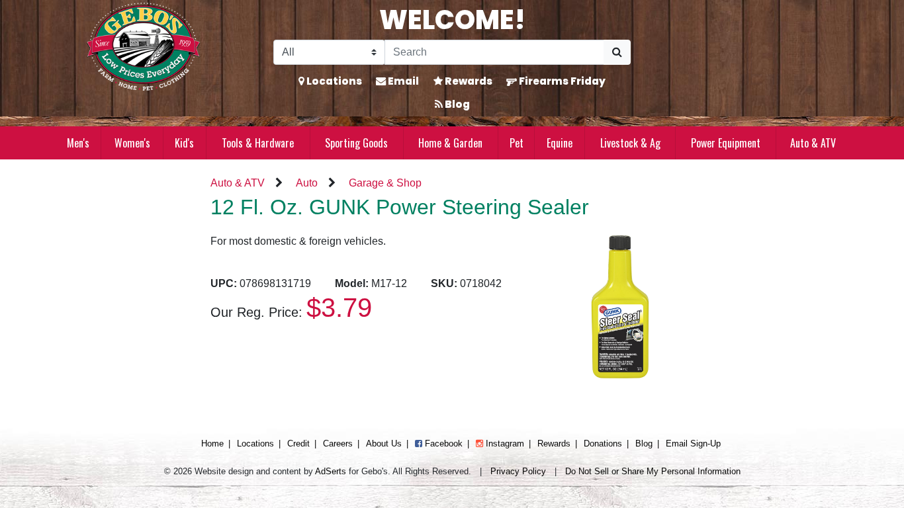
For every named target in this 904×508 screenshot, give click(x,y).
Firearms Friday (561, 81)
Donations (603, 443)
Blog (456, 104)
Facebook (442, 443)
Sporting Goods (356, 143)
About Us (384, 443)
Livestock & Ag (630, 143)
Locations (333, 81)
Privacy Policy (518, 471)
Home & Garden (450, 143)
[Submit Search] (617, 52)
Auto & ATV (813, 143)
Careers (338, 443)
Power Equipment (725, 143)
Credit (298, 443)
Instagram (503, 443)
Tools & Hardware (258, 143)
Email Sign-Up (693, 443)
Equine (559, 143)
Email (402, 81)
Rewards (467, 81)
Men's (78, 143)
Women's (132, 143)
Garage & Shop (385, 183)
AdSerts (330, 471)
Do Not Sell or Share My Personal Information (653, 471)
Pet (516, 143)
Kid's (184, 143)
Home (212, 443)
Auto (307, 183)
